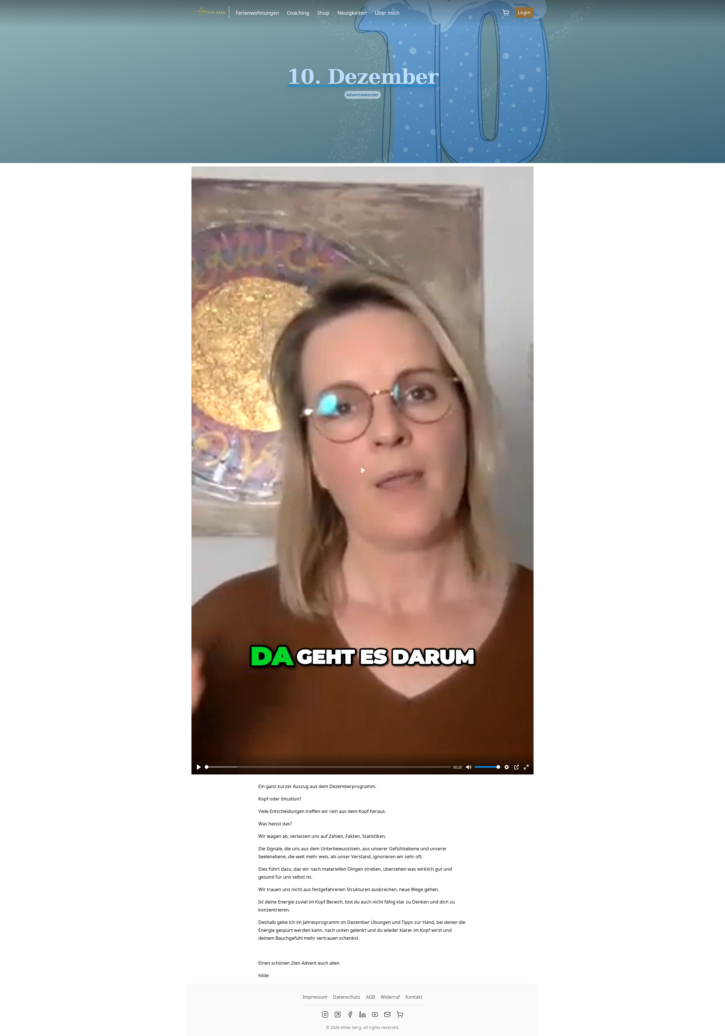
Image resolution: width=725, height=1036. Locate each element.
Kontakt (414, 997)
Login (524, 12)
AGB (370, 997)
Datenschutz (346, 997)
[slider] (328, 767)
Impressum (315, 997)
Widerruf (390, 997)
